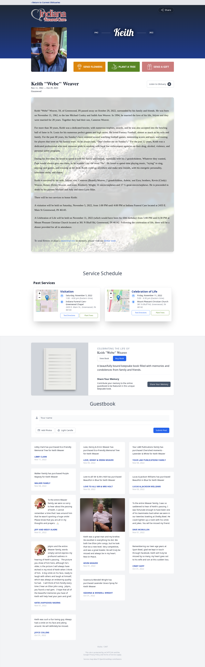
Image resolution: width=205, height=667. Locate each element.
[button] (47, 298)
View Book (104, 358)
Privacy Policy (94, 655)
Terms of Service (110, 655)
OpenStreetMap (105, 659)
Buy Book (119, 358)
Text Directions (69, 315)
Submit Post (161, 430)
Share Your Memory (159, 384)
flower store (110, 240)
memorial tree (68, 240)
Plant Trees (89, 315)
